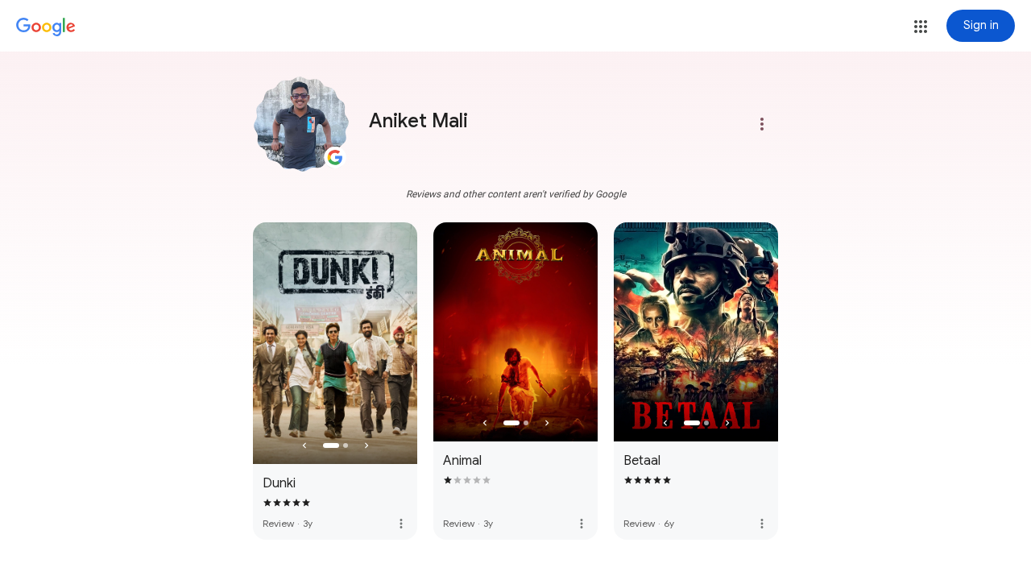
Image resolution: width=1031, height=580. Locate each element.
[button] (921, 26)
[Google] (46, 27)
